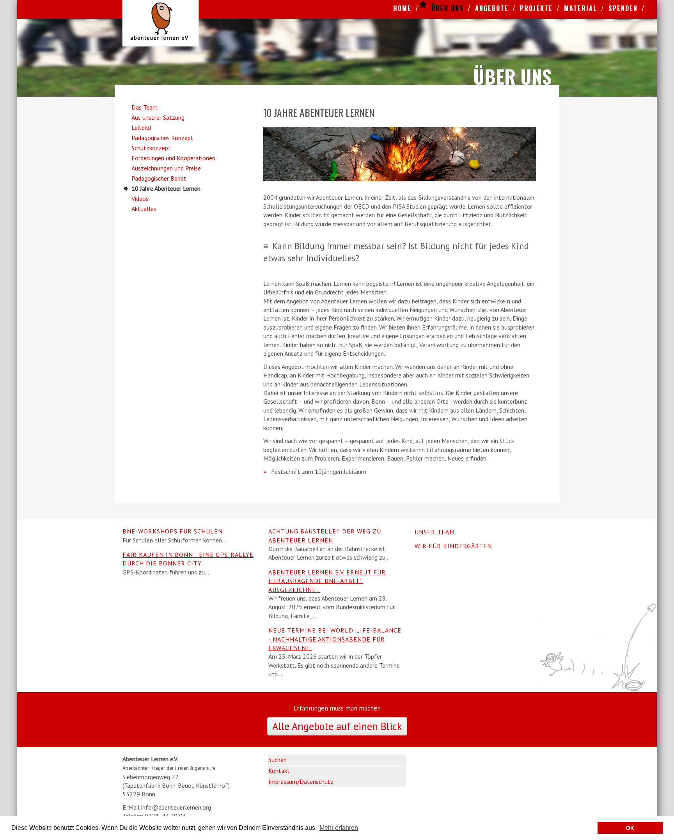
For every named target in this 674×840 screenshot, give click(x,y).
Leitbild (141, 127)
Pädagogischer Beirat (158, 178)
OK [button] (630, 828)
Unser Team (435, 532)
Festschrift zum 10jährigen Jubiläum (318, 471)
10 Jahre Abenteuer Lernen (165, 188)
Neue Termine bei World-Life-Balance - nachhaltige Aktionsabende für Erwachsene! (334, 639)
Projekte (536, 8)
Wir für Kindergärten (453, 546)
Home (402, 8)
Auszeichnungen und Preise (166, 168)
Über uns (447, 8)
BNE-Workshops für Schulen (172, 531)
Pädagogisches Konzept (162, 138)
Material (580, 8)
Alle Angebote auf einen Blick (337, 726)
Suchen (277, 760)
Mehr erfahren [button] (338, 827)
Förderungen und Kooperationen (173, 158)
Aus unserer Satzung (157, 117)
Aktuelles (143, 209)
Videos (140, 198)
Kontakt (279, 770)
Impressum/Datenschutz (300, 781)
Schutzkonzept (151, 148)
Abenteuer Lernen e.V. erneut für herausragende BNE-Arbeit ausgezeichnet (327, 581)
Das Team (144, 107)
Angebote (492, 8)
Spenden (623, 8)
